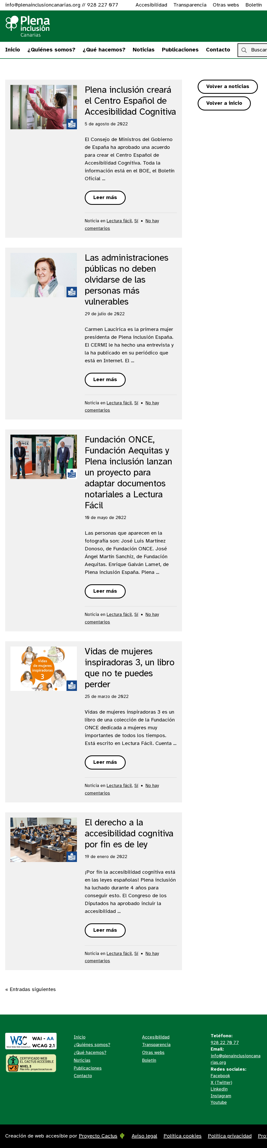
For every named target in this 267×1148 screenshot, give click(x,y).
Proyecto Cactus (98, 1136)
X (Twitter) (221, 1082)
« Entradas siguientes (30, 989)
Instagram (221, 1096)
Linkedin (219, 1089)
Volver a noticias (227, 86)
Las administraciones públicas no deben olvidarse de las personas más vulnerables (126, 280)
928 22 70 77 (225, 1042)
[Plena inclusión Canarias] (28, 26)
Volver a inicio (224, 103)
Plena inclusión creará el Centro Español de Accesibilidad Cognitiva (130, 101)
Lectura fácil (119, 221)
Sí (136, 221)
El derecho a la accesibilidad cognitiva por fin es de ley (129, 834)
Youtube (219, 1102)
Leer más (105, 197)
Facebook (220, 1076)
